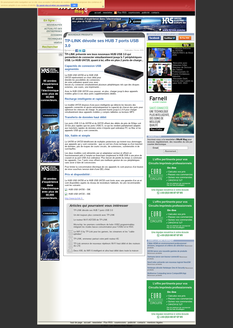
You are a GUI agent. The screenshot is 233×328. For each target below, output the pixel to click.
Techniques (55, 39)
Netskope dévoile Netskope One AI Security (166, 268)
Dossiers (56, 35)
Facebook (154, 38)
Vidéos (58, 42)
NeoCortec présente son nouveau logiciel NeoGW (169, 262)
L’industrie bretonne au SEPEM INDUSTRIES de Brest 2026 (182, 51)
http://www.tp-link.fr (73, 198)
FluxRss (184, 38)
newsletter (107, 12)
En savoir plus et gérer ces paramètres (53, 5)
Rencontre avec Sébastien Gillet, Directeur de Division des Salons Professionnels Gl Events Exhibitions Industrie (181, 69)
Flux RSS (121, 12)
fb (76, 50)
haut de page (76, 322)
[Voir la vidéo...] (159, 61)
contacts (155, 12)
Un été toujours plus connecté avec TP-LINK (94, 215)
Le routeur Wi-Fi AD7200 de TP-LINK (90, 220)
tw (80, 50)
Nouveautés (54, 25)
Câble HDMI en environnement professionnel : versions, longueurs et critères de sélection (167, 244)
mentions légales (155, 322)
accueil (97, 12)
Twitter (169, 38)
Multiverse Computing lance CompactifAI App (166, 273)
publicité (145, 12)
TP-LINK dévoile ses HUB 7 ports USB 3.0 (93, 210)
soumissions (134, 12)
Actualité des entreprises (53, 29)
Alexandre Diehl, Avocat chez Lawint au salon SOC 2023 (182, 80)
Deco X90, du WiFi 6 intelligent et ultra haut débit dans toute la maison (106, 250)
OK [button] (74, 5)
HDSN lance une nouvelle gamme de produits (167, 251)
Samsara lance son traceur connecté (163, 257)
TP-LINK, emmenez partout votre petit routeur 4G (96, 239)
